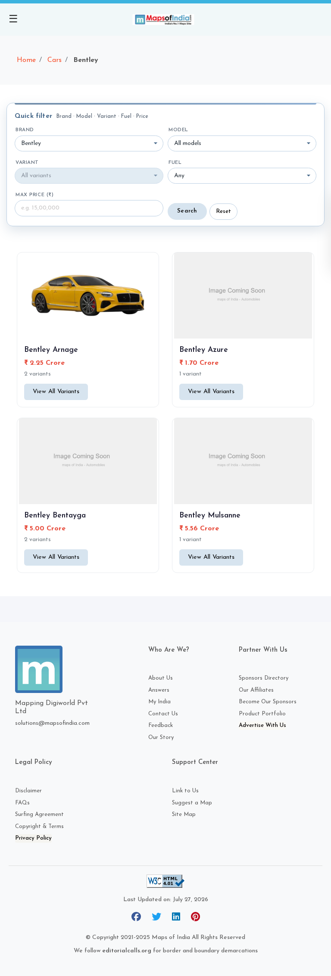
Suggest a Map (192, 803)
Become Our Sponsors (268, 702)
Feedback (160, 725)
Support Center (195, 762)
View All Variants (56, 391)
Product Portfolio (262, 714)
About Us (160, 678)
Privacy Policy (33, 838)
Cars (54, 60)
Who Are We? (168, 650)
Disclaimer (28, 791)
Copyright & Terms (39, 826)
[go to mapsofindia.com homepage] (165, 19)
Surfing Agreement (39, 814)
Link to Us (185, 791)
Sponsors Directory (263, 678)
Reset (223, 211)
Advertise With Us (262, 725)
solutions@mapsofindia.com (52, 723)
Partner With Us (263, 650)
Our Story (161, 737)
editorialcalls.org (126, 951)
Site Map (184, 814)
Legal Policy (33, 762)
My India (159, 702)
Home (26, 60)
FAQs (22, 803)
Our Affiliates (256, 690)
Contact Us (163, 714)
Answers (158, 690)
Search (187, 211)
